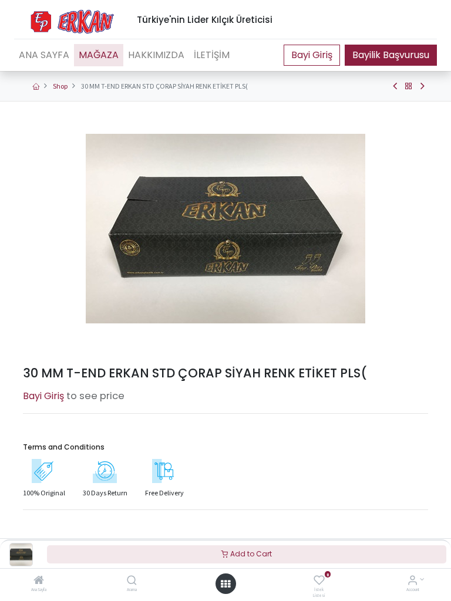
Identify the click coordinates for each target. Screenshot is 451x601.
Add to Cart (250, 554)
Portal (312, 55)
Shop (60, 86)
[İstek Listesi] (319, 581)
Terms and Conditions (64, 447)
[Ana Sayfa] (38, 581)
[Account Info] (412, 581)
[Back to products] (409, 86)
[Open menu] (225, 584)
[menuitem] (44, 55)
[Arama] (131, 581)
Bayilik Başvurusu (390, 55)
